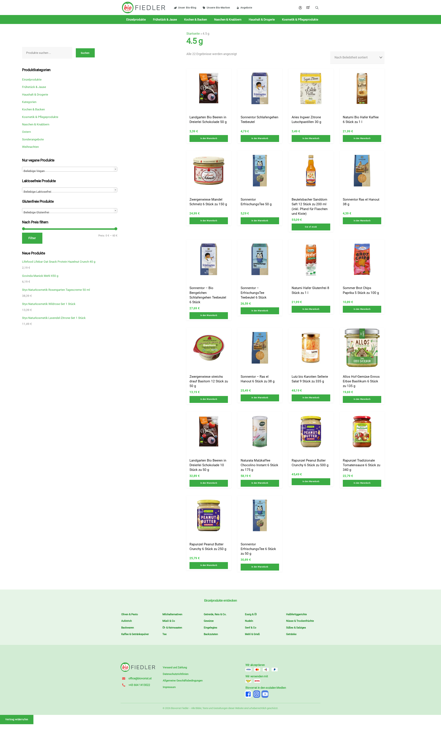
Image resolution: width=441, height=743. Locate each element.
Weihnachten (30, 146)
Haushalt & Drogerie (262, 19)
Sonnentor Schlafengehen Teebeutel (259, 119)
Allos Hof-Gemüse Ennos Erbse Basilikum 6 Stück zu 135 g (361, 381)
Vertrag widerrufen (16, 719)
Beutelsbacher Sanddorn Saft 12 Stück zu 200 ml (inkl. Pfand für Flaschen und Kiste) (310, 206)
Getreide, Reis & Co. (215, 614)
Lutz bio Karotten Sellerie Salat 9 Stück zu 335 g (310, 379)
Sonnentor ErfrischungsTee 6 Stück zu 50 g (258, 549)
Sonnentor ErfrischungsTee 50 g (256, 201)
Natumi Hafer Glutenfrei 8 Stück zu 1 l (310, 290)
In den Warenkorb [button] (208, 138)
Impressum (169, 687)
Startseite (193, 33)
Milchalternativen (172, 614)
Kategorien (29, 102)
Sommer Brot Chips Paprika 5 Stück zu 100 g (361, 290)
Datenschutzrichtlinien (175, 674)
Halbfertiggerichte (296, 614)
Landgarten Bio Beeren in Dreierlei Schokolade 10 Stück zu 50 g (207, 465)
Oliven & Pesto (129, 614)
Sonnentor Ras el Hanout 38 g (361, 201)
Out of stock (311, 227)
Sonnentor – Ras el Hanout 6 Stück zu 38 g (258, 379)
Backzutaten (211, 634)
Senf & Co (250, 627)
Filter (32, 238)
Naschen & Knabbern (227, 19)
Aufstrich (126, 620)
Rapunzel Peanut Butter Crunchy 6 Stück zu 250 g (207, 546)
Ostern (26, 131)
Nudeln (249, 620)
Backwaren (127, 627)
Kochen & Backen (195, 19)
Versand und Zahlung (175, 667)
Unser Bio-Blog (187, 7)
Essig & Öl (251, 614)
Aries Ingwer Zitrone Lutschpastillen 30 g (306, 119)
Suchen (85, 53)
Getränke (291, 634)
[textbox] (69, 171)
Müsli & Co (168, 620)
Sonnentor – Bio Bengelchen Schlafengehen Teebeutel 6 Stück (207, 295)
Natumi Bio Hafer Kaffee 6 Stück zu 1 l (361, 119)
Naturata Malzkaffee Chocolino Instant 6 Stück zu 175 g (259, 465)
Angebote (246, 7)
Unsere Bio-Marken (218, 7)
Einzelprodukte (136, 19)
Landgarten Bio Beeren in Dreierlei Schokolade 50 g (208, 119)
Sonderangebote (33, 139)
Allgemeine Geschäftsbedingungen (183, 680)
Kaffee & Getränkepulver (135, 634)
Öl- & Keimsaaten (172, 627)
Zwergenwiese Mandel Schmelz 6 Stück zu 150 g (208, 201)
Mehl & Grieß (252, 634)
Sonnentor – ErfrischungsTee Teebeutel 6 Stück (253, 292)
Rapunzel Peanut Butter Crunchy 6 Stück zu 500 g (310, 462)
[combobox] (69, 169)
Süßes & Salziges (296, 627)
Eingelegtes (210, 627)
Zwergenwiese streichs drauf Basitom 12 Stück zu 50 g (208, 381)
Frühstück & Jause (165, 19)
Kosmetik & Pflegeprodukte (300, 19)
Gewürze (209, 620)
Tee (164, 634)
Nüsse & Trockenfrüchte (300, 620)
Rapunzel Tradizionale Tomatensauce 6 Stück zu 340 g (361, 465)
